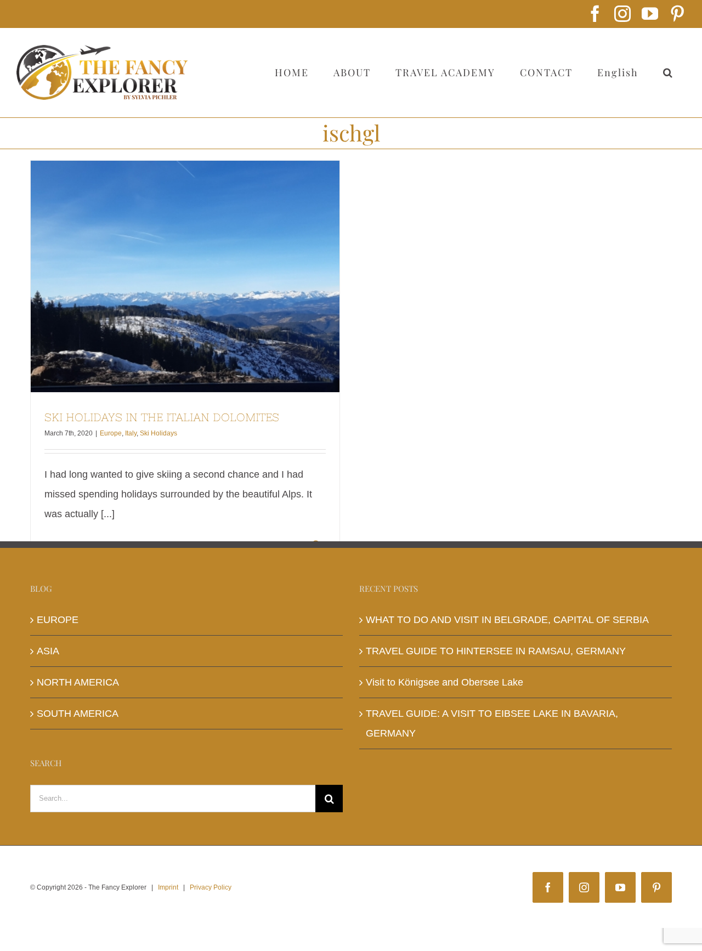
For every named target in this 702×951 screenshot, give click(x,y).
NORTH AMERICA (78, 682)
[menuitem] (617, 72)
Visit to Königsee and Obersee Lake (444, 682)
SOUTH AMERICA (77, 713)
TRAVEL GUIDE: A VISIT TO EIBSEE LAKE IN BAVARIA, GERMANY (492, 723)
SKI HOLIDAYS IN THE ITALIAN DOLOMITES (185, 276)
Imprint (168, 887)
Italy (131, 433)
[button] (668, 72)
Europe (111, 433)
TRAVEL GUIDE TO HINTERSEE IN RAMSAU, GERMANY (496, 651)
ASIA (48, 651)
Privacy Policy (210, 887)
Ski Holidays (158, 433)
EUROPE (57, 619)
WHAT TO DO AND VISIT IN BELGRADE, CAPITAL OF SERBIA (507, 619)
